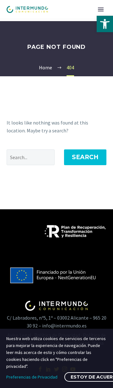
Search (85, 157)
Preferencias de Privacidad (31, 377)
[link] (105, 24)
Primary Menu (100, 9)
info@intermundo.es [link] (64, 325)
